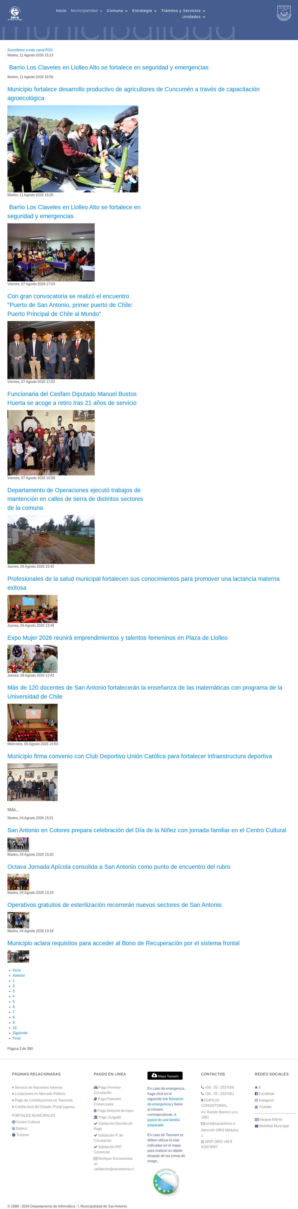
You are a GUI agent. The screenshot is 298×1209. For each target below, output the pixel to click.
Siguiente (20, 1033)
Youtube (265, 1107)
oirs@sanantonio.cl (220, 1123)
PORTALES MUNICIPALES (33, 1115)
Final (17, 1038)
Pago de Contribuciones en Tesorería (43, 1100)
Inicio (17, 970)
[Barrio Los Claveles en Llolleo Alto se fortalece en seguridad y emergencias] (51, 252)
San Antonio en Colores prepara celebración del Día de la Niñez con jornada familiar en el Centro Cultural (146, 830)
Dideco (21, 1128)
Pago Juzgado (110, 1117)
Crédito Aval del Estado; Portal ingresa (45, 1107)
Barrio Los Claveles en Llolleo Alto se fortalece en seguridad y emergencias (108, 67)
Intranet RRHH (271, 1119)
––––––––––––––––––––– (275, 1113)
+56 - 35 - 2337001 (219, 1094)
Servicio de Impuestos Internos (38, 1087)
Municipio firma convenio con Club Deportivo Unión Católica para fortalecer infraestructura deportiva (139, 756)
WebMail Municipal (274, 1126)
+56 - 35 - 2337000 (219, 1087)
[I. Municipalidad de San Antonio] (14, 13)
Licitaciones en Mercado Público (40, 1094)
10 (15, 1028)
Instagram (266, 1100)
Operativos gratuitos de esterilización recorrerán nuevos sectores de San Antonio (114, 904)
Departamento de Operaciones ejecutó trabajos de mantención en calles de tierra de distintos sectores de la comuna (75, 499)
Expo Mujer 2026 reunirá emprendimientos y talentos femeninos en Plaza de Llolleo (117, 637)
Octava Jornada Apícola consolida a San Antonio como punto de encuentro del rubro (118, 866)
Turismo (22, 1135)
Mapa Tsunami (167, 1076)
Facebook (266, 1094)
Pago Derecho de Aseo (116, 1111)
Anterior (19, 975)
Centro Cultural (28, 1122)
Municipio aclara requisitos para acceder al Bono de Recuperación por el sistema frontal (123, 943)
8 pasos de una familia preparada (163, 1120)
